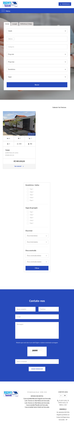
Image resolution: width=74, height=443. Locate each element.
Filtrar (37, 268)
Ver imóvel (18, 166)
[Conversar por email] (65, 395)
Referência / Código (26, 24)
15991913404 (66, 4)
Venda (7, 24)
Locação (14, 24)
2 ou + (31, 192)
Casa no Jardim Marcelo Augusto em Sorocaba (37, 398)
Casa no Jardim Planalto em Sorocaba (37, 405)
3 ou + (31, 195)
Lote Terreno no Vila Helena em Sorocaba (37, 400)
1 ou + (31, 189)
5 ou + (31, 200)
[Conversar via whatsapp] (61, 395)
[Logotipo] (13, 4)
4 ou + (32, 197)
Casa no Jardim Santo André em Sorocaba (37, 407)
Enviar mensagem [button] (37, 369)
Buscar (37, 85)
